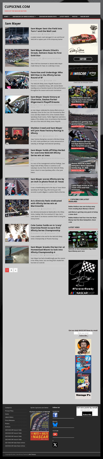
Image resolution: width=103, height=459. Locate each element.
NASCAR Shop (84, 16)
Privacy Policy (9, 411)
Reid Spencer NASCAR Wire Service (54, 158)
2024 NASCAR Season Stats (13, 433)
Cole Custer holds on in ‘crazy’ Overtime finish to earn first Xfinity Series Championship (46, 228)
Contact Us (8, 408)
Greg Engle (46, 34)
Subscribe (83, 335)
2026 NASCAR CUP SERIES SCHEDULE (23, 16)
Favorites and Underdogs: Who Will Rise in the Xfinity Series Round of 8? (47, 75)
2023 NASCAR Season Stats (13, 436)
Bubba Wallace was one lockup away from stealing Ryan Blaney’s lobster (82, 100)
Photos (74, 16)
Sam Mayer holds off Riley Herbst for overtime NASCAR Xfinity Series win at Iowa (48, 153)
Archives (7, 427)
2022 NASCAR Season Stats (13, 439)
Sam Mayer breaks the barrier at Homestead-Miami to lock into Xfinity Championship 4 (48, 250)
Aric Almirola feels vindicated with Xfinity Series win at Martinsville (46, 203)
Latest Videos (64, 16)
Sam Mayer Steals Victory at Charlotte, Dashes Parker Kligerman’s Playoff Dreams (45, 99)
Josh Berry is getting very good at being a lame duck (82, 123)
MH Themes (32, 454)
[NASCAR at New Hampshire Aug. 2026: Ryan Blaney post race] (83, 239)
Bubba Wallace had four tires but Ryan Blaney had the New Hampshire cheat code (83, 143)
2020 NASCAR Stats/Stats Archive (15, 446)
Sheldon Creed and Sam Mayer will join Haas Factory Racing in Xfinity (47, 130)
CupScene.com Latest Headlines (78, 200)
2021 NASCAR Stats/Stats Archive (15, 443)
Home (6, 16)
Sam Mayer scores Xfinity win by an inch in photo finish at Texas (47, 180)
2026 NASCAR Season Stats (48, 16)
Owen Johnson (49, 136)
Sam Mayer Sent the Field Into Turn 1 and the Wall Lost (46, 29)
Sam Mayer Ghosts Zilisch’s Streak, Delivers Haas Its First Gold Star (46, 53)
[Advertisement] (83, 314)
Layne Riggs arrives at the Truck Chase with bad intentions (82, 187)
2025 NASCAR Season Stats (13, 430)
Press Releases (10, 420)
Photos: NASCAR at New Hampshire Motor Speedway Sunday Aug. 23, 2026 (83, 165)
